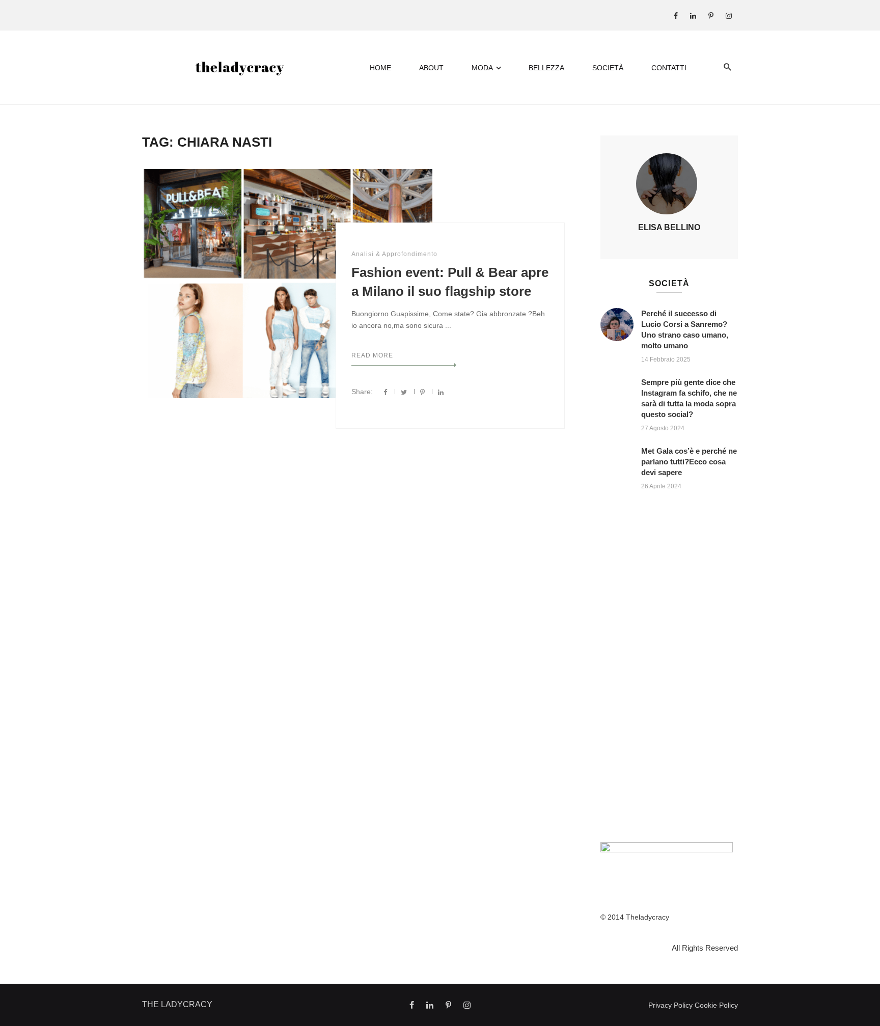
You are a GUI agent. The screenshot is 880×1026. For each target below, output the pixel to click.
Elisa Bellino (669, 227)
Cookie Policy (716, 1005)
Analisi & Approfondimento (394, 254)
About (431, 68)
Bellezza (546, 68)
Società (607, 68)
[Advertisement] (669, 669)
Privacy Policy (670, 1005)
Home (380, 68)
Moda (482, 68)
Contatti (668, 68)
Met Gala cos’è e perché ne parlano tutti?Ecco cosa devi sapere (689, 462)
